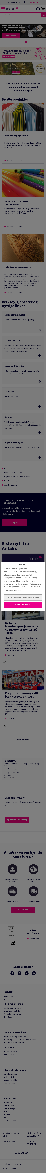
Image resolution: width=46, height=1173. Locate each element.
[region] (23, 586)
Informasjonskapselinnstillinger (23, 597)
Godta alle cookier (23, 604)
